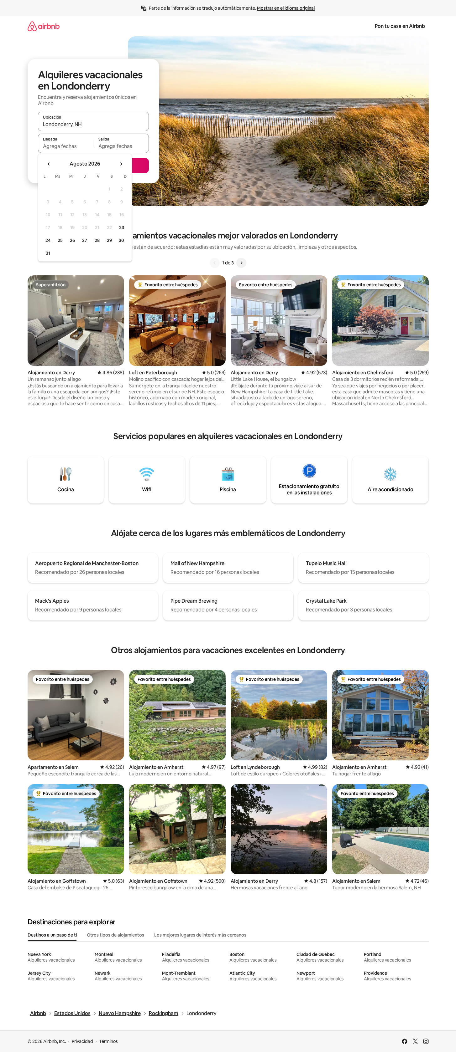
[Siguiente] (241, 263)
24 (47, 240)
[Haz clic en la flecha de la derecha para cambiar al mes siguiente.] (121, 164)
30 (121, 240)
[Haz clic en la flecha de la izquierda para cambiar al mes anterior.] (49, 164)
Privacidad (82, 1041)
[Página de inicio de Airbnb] (44, 26)
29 (109, 240)
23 (121, 227)
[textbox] (65, 146)
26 (72, 240)
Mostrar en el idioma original (286, 8)
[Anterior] (215, 263)
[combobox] (93, 124)
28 (97, 240)
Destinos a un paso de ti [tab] (52, 935)
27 (84, 240)
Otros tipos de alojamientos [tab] (115, 935)
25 (60, 240)
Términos (108, 1041)
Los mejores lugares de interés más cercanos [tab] (200, 935)
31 (48, 253)
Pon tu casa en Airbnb (400, 26)
